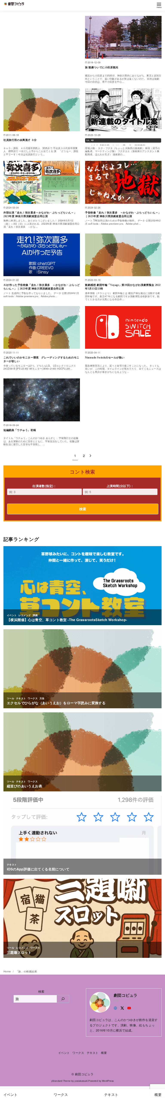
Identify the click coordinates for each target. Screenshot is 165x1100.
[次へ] (90, 456)
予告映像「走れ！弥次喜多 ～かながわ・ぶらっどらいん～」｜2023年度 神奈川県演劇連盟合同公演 (123, 214)
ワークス (78, 1053)
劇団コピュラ (84, 1074)
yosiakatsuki (81, 1080)
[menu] (159, 5)
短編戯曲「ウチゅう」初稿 (19, 430)
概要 (104, 1053)
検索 (82, 508)
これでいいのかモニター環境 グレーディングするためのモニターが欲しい (41, 359)
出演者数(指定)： (44, 486)
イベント (64, 1053)
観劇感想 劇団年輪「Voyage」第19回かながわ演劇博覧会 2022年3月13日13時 (123, 286)
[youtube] (129, 1007)
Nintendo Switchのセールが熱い (104, 357)
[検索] (63, 999)
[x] (122, 1007)
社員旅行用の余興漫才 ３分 (20, 140)
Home (7, 971)
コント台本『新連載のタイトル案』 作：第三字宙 (115, 143)
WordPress (108, 1080)
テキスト (92, 1053)
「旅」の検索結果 (26, 971)
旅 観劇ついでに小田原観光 (101, 67)
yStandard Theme (61, 1080)
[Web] (115, 1007)
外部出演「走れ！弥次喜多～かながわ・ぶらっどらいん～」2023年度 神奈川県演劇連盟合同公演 (39, 214)
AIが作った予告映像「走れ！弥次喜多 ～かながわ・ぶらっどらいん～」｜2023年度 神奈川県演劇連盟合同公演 (41, 286)
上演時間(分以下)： (120, 486)
